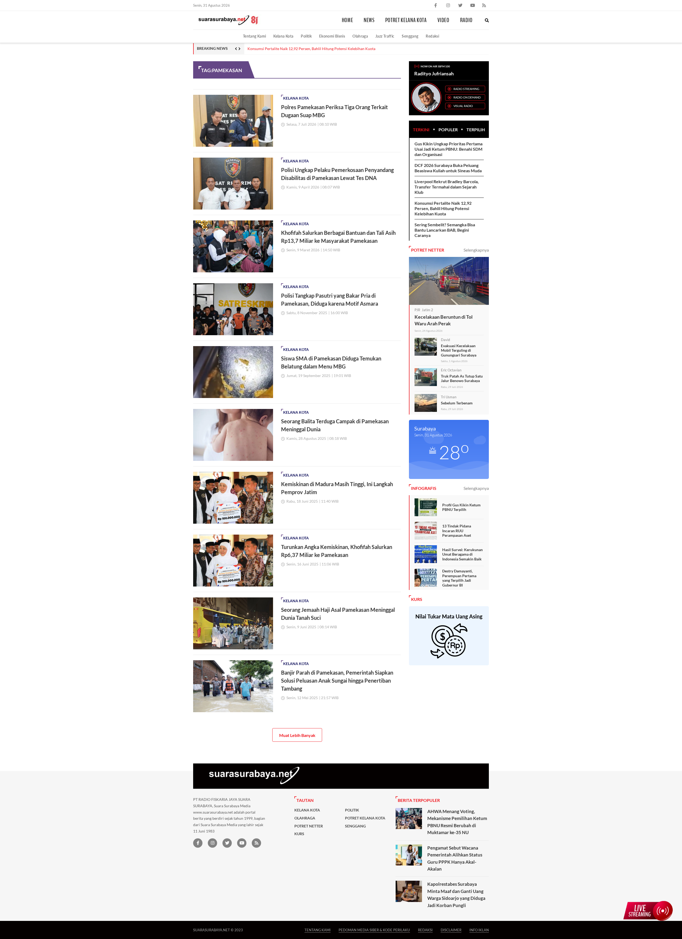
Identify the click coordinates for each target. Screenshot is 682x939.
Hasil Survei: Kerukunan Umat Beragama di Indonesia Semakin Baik (462, 554)
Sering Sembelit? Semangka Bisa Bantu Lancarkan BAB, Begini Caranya (445, 230)
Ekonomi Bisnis (332, 36)
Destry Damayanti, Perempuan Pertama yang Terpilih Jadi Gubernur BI (459, 578)
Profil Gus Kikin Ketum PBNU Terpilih (461, 507)
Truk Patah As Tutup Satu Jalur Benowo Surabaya (462, 378)
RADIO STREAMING (466, 89)
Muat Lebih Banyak (297, 735)
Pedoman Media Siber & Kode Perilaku (374, 929)
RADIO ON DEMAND (467, 97)
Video (443, 20)
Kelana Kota (283, 36)
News (369, 20)
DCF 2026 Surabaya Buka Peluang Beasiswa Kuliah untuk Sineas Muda (448, 168)
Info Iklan (479, 929)
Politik (306, 36)
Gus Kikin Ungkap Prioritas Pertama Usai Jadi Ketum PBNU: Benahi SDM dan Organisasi (448, 149)
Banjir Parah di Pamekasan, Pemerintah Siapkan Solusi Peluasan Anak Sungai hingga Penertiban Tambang (337, 680)
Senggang (410, 36)
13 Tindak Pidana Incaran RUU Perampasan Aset (456, 531)
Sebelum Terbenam (457, 403)
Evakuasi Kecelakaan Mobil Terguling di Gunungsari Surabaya (458, 350)
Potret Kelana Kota (406, 20)
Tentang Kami (254, 36)
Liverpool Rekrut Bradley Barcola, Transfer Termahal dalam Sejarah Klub (447, 187)
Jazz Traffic (384, 36)
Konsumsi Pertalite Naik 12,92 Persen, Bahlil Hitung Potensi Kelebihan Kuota (311, 49)
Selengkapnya (476, 249)
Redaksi (432, 36)
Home (347, 20)
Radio (466, 20)
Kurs (299, 834)
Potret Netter (308, 826)
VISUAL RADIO (463, 106)
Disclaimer (451, 929)
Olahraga (360, 36)
